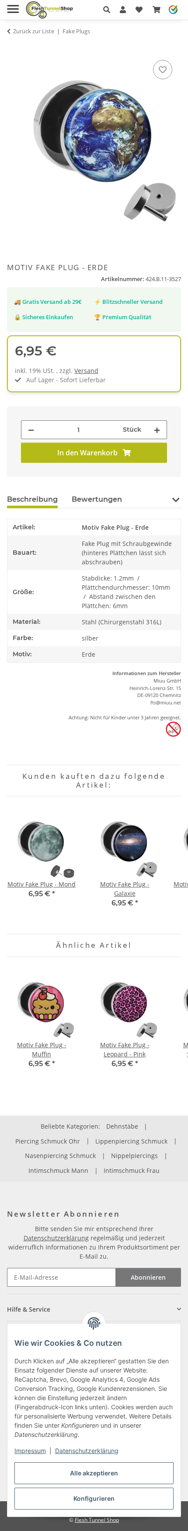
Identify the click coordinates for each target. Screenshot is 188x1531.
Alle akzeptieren (94, 1473)
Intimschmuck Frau (132, 1170)
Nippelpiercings (134, 1155)
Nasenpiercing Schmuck (60, 1155)
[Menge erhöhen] (157, 430)
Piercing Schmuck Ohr (47, 1141)
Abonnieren (148, 1277)
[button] (106, 9)
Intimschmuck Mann (58, 1170)
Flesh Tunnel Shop (97, 1520)
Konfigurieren (94, 1498)
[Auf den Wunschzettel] (162, 69)
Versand (86, 370)
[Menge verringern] (31, 430)
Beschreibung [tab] (32, 499)
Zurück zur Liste (33, 31)
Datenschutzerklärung (86, 1450)
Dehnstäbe (122, 1126)
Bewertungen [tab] (97, 499)
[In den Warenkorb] (14, 48)
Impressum (30, 1450)
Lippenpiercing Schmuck (131, 1141)
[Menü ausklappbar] (13, 5)
